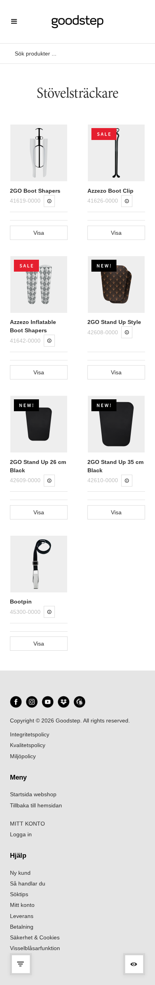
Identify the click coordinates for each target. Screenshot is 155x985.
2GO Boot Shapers (35, 191)
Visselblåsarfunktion (35, 948)
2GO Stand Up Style (114, 322)
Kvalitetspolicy (27, 745)
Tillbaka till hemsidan (36, 805)
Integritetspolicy (29, 734)
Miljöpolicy (23, 756)
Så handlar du (27, 883)
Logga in (21, 834)
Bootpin (21, 601)
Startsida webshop (33, 794)
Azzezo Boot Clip (110, 191)
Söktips (19, 894)
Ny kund (20, 873)
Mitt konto (22, 905)
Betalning (21, 927)
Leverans (21, 916)
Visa (38, 233)
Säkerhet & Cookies (35, 937)
